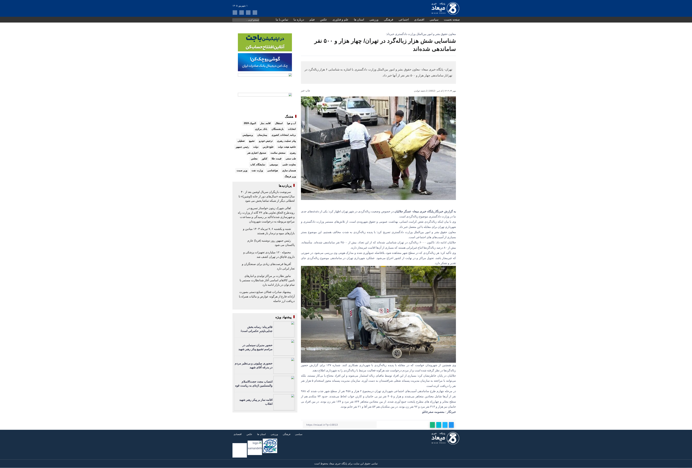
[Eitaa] (241, 12)
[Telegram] (248, 12)
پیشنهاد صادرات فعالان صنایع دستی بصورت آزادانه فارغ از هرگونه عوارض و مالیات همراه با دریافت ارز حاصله (267, 296)
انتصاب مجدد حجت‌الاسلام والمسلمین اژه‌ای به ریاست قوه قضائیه (253, 385)
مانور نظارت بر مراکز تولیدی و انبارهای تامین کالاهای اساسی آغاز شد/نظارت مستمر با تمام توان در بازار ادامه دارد (267, 280)
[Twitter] (234, 12)
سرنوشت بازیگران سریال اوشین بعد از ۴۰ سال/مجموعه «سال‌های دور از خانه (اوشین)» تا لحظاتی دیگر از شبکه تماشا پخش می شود (267, 196)
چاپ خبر (306, 90)
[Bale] (254, 12)
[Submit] (235, 20)
